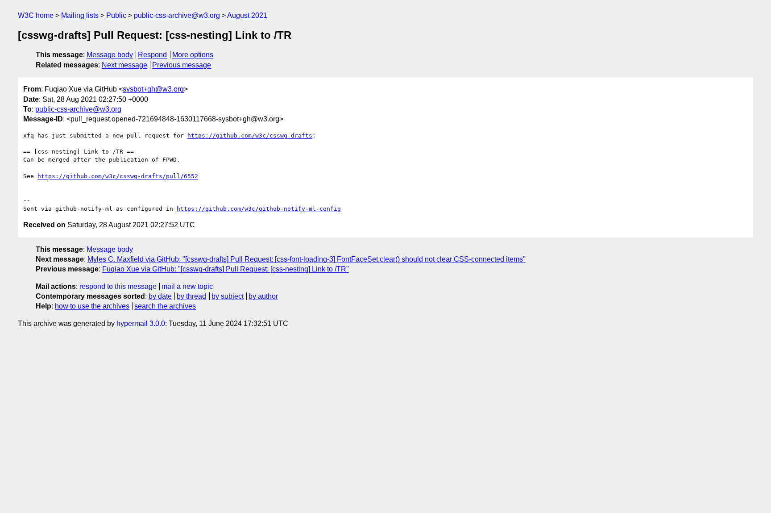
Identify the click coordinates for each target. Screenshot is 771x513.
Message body (110, 54)
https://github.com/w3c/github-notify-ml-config (259, 208)
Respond (152, 54)
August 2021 (247, 15)
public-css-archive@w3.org (177, 15)
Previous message (181, 65)
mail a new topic (187, 286)
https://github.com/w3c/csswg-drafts (249, 135)
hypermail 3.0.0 (140, 323)
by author (263, 296)
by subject (227, 296)
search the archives (165, 306)
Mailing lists (80, 15)
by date (160, 296)
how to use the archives (92, 306)
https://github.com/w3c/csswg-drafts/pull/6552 (117, 176)
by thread (191, 296)
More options (192, 54)
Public (116, 15)
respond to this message (118, 286)
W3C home (36, 15)
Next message (124, 65)
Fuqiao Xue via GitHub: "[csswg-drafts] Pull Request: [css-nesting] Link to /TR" (225, 269)
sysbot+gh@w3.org (153, 89)
